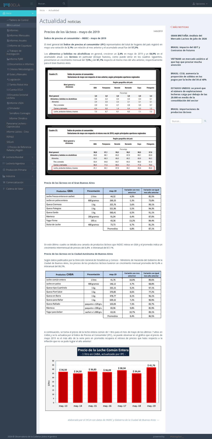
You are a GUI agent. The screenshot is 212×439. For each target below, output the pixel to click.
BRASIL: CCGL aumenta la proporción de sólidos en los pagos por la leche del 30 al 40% (189, 76)
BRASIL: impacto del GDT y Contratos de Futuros (185, 49)
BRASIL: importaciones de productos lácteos (185, 111)
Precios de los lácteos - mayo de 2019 (71, 32)
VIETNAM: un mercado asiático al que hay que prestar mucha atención (189, 62)
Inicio (42, 10)
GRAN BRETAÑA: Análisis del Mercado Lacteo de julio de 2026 (189, 37)
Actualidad (54, 10)
